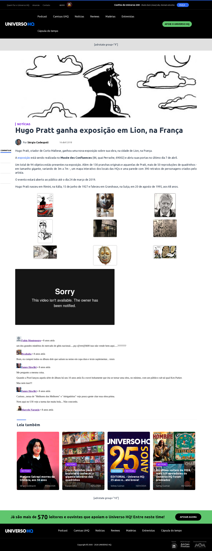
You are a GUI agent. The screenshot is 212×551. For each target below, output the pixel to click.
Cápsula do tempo (48, 31)
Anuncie (36, 5)
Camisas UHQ (61, 16)
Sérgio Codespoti (38, 142)
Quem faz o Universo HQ (18, 5)
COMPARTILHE (5, 150)
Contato (46, 5)
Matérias (110, 16)
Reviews (94, 16)
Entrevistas (128, 16)
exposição (24, 157)
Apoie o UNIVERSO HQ (177, 24)
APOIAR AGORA (188, 517)
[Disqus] (106, 374)
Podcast (42, 16)
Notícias (79, 16)
